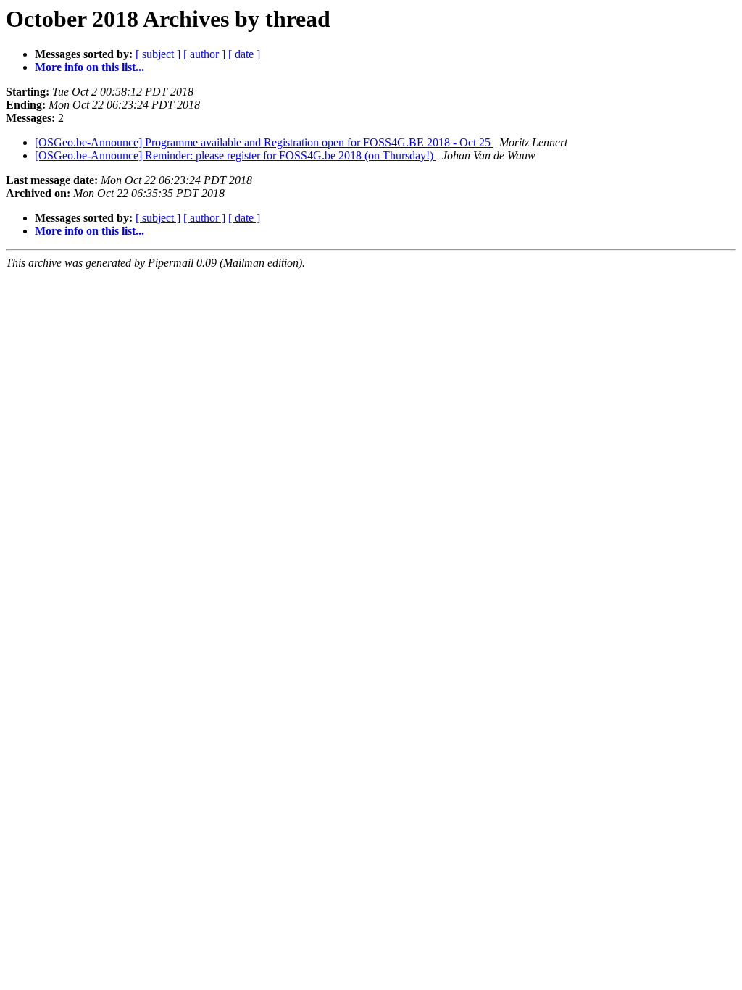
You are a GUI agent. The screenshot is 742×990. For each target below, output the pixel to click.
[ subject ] (158, 54)
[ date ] (244, 54)
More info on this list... (89, 67)
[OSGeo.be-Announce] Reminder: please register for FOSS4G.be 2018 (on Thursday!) (235, 155)
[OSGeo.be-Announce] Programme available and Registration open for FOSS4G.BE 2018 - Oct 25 (264, 142)
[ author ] (204, 54)
